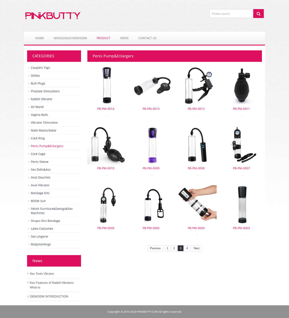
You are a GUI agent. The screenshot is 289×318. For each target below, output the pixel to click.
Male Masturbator (43, 130)
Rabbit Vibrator (41, 99)
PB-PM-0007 (241, 168)
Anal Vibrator (40, 185)
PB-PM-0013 (151, 109)
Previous (155, 248)
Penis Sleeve (39, 162)
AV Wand (37, 107)
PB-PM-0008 (196, 168)
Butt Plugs (38, 83)
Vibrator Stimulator (44, 122)
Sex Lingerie (39, 236)
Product (103, 38)
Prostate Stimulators (45, 91)
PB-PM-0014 (105, 109)
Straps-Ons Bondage (45, 221)
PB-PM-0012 (196, 109)
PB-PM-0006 (105, 228)
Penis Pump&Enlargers (47, 146)
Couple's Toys (40, 68)
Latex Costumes (42, 229)
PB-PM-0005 (151, 228)
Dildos (35, 75)
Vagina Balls (39, 115)
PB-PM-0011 (241, 109)
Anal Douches (40, 177)
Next (197, 248)
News (124, 38)
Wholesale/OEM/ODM (70, 38)
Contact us (147, 38)
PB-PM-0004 (196, 228)
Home (39, 38)
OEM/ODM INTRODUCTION (49, 296)
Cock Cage (38, 154)
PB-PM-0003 (241, 228)
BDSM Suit (38, 201)
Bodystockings (41, 244)
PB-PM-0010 (105, 168)
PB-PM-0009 (151, 168)
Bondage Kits (40, 193)
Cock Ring (38, 138)
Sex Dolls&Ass (41, 169)
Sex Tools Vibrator (42, 273)
